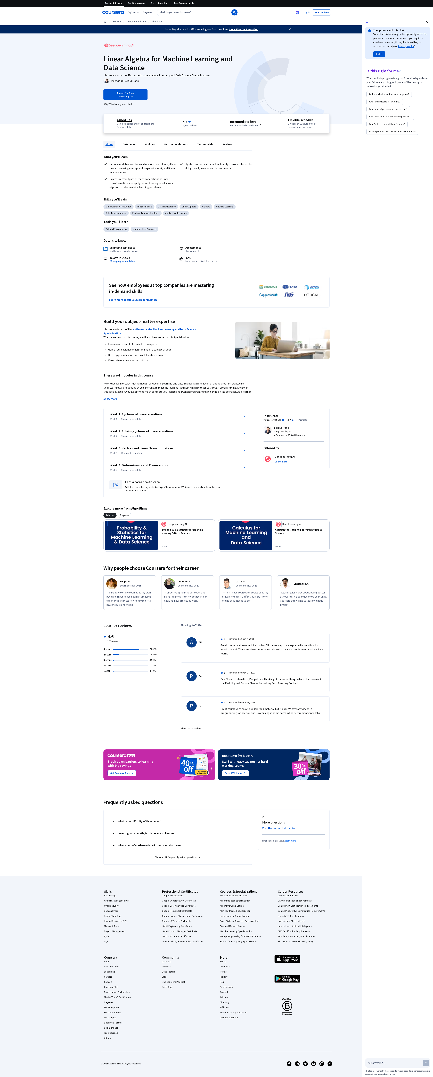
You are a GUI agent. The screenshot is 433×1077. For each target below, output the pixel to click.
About (109, 144)
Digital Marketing (112, 916)
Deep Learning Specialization (234, 916)
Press (223, 961)
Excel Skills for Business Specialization (239, 921)
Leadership (110, 972)
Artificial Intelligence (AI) (116, 901)
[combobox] (190, 12)
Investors (225, 966)
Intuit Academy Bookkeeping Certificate (182, 941)
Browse (117, 21)
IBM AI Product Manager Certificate (179, 931)
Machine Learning (224, 206)
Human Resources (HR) (115, 921)
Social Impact (111, 1028)
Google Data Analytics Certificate (179, 906)
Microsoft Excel (111, 926)
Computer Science (136, 21)
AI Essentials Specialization (234, 895)
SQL (106, 941)
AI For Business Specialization (235, 901)
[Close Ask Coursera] (298, 12)
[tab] (110, 515)
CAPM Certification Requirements (295, 901)
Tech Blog (167, 987)
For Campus (110, 1017)
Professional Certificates (117, 992)
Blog (164, 977)
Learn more (389, 1074)
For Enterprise (111, 1007)
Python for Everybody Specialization (238, 941)
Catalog (108, 982)
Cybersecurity (111, 906)
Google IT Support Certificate (177, 911)
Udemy (107, 1038)
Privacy (223, 977)
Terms (223, 972)
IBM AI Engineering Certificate (177, 926)
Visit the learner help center (279, 828)
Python (107, 936)
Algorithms (157, 21)
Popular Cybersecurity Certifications (296, 936)
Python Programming (116, 229)
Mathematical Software (144, 229)
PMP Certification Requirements (294, 931)
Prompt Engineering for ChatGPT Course (240, 936)
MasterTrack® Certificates (117, 997)
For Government (112, 1012)
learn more (290, 841)
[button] (147, 12)
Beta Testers (168, 972)
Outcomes (128, 144)
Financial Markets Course (232, 926)
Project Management (114, 931)
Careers (108, 977)
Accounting (110, 895)
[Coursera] (113, 12)
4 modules (124, 120)
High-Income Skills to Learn (291, 921)
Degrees (108, 1002)
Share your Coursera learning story (295, 941)
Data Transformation (116, 213)
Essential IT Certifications (291, 916)
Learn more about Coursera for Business (133, 300)
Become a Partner (113, 1023)
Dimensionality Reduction (118, 206)
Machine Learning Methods (145, 213)
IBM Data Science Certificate (176, 936)
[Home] (105, 22)
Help (222, 982)
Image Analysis (144, 206)
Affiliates (224, 1007)
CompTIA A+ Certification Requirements (298, 906)
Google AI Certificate (172, 895)
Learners (166, 961)
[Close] (290, 29)
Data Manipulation (167, 206)
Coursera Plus (111, 987)
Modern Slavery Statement (233, 1012)
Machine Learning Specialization (236, 931)
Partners (166, 966)
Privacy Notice (406, 46)
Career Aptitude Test (288, 895)
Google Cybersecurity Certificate (179, 901)
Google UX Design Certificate (176, 921)
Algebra (206, 206)
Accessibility (226, 987)
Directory (225, 1002)
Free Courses (111, 1033)
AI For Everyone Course (232, 906)
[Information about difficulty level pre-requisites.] (260, 125)
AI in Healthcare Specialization (235, 911)
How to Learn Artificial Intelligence (295, 926)
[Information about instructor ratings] (283, 420)
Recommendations (176, 144)
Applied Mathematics (176, 213)
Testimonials (205, 144)
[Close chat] (427, 22)
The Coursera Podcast (173, 982)
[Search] (234, 12)
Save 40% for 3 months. (243, 29)
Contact (224, 992)
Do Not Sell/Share (229, 1017)
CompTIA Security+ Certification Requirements (301, 911)
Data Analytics (111, 911)
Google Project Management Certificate (182, 916)
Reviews (227, 144)
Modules (150, 144)
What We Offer (111, 966)
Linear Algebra (189, 206)
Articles (224, 997)
